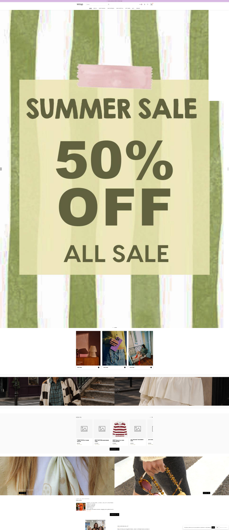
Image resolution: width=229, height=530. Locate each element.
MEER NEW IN (113, 449)
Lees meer (88, 510)
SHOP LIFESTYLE (119, 8)
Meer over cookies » (223, 527)
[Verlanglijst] (147, 4)
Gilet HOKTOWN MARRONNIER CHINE (102, 441)
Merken (138, 8)
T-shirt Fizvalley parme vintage (83, 441)
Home (90, 8)
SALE (133, 8)
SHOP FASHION (102, 8)
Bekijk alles (113, 514)
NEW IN (94, 8)
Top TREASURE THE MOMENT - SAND (137, 440)
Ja (213, 527)
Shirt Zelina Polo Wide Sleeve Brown (118, 441)
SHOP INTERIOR (111, 8)
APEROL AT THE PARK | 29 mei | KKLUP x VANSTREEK (99, 502)
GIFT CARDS (127, 8)
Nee (217, 527)
